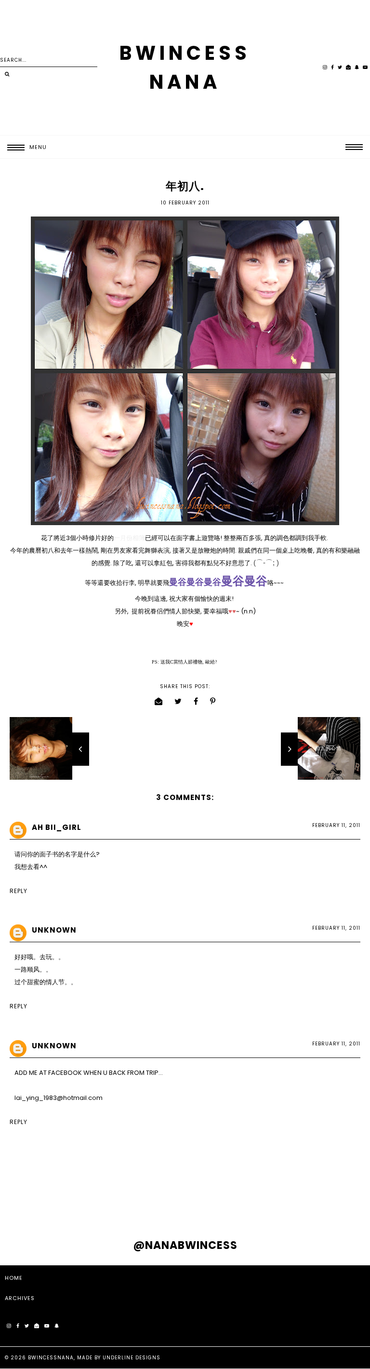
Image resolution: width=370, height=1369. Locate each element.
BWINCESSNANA (51, 1357)
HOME (14, 1278)
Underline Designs (131, 1357)
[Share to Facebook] (196, 701)
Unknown (54, 930)
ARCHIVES (20, 1298)
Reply (18, 891)
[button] (23, 147)
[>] (7, 74)
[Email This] (159, 701)
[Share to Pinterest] (213, 701)
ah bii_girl (56, 827)
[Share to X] (178, 701)
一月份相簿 (129, 537)
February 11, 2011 (336, 825)
